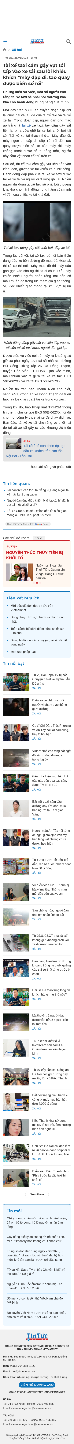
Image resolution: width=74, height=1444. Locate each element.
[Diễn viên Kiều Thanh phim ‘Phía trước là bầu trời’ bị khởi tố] (16, 1178)
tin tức (43, 605)
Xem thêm (37, 1194)
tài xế (26, 125)
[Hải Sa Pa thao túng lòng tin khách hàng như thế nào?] (16, 997)
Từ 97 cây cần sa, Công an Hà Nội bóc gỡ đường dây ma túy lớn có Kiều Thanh (50, 1074)
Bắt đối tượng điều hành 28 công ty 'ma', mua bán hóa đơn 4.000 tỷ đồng (50, 1099)
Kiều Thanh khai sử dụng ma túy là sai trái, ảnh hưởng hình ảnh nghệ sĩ (51, 1125)
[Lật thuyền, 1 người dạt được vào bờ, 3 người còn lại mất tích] (16, 1022)
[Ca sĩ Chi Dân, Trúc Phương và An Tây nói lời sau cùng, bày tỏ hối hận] (16, 732)
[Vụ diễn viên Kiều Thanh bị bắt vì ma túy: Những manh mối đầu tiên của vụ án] (16, 892)
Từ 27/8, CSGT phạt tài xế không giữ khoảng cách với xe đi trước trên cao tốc (50, 940)
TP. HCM (8, 1415)
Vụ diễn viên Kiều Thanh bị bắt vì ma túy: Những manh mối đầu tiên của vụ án (50, 889)
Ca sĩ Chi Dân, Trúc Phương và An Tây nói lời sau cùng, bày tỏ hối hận (51, 730)
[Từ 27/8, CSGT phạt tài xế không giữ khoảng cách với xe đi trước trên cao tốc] (16, 942)
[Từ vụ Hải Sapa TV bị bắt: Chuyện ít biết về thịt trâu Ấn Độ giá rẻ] (16, 682)
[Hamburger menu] (5, 41)
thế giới (30, 628)
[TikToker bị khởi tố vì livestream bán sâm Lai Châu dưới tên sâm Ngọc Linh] (16, 1048)
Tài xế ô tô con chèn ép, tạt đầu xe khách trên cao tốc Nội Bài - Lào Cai (35, 451)
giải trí (53, 640)
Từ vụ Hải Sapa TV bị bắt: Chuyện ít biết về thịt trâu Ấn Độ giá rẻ (51, 679)
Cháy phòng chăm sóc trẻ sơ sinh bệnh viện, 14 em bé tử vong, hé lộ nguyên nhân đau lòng (37, 1222)
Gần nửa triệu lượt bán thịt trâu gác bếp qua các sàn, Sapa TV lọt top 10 (50, 780)
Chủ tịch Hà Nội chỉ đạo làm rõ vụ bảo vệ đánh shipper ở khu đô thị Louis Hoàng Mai (51, 1150)
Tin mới (14, 1211)
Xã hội (17, 50)
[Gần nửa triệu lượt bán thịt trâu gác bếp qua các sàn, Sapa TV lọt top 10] (16, 783)
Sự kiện (12, 546)
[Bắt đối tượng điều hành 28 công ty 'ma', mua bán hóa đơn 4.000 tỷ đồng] (16, 1102)
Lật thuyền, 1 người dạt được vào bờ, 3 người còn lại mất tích (50, 1020)
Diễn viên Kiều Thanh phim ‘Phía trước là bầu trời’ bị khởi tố (50, 1175)
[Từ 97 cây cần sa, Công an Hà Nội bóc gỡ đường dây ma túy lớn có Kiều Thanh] (16, 1076)
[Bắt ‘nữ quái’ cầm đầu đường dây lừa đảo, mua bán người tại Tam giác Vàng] (16, 808)
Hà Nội (7, 1399)
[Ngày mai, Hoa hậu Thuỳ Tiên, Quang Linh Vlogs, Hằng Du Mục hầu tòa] (19, 572)
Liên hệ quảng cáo (37, 1385)
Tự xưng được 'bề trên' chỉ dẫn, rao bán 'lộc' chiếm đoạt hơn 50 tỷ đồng (51, 864)
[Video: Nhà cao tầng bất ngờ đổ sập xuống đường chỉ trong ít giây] (16, 758)
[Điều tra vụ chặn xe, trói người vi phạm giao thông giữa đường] (16, 707)
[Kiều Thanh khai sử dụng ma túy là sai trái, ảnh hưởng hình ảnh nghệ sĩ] (16, 1127)
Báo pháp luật (26, 651)
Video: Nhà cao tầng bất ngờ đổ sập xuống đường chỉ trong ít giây (51, 755)
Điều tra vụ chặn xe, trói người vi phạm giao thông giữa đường (49, 704)
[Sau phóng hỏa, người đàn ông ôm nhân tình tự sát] (16, 917)
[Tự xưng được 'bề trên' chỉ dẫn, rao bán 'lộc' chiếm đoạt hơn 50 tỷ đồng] (16, 866)
